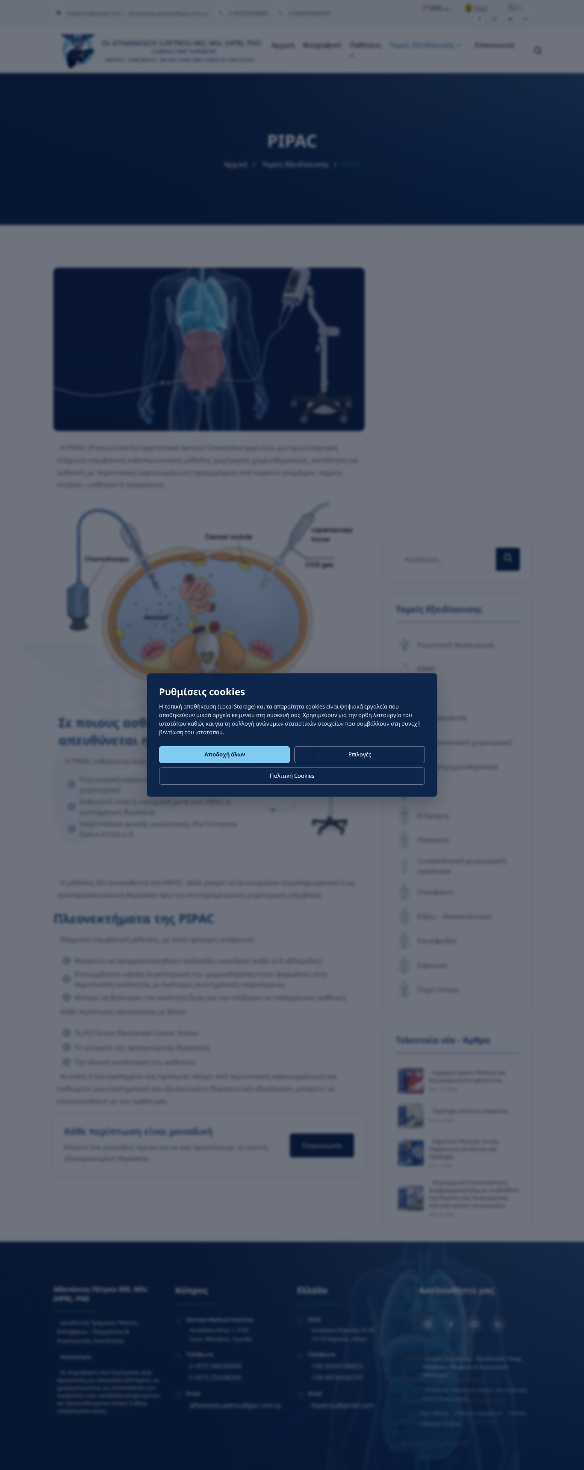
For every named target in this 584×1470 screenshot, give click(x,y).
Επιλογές (359, 754)
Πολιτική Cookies (292, 775)
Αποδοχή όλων (224, 754)
